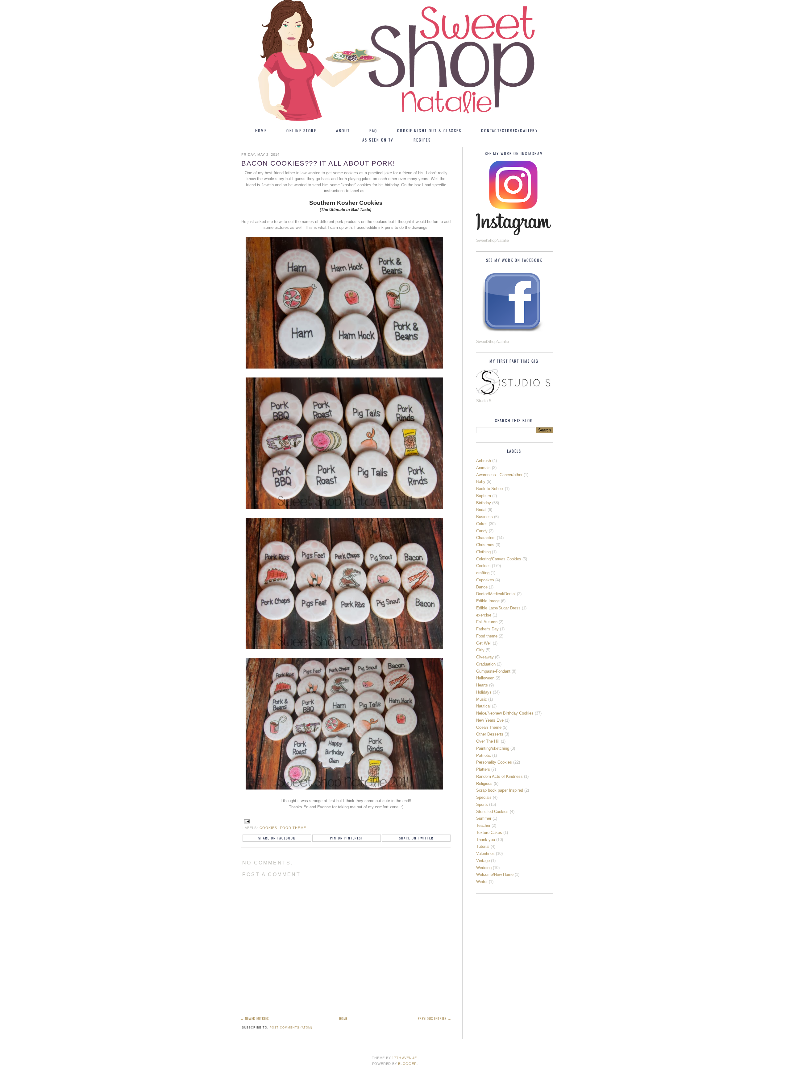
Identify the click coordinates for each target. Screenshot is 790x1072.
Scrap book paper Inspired (499, 790)
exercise (483, 615)
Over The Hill (488, 741)
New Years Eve (490, 720)
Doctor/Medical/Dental (496, 594)
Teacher (483, 825)
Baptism (483, 495)
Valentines (485, 853)
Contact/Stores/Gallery (509, 130)
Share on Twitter (416, 837)
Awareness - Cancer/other (499, 474)
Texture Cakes (489, 832)
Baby (480, 481)
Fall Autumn (486, 622)
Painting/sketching (492, 748)
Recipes (422, 140)
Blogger (407, 1064)
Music (481, 699)
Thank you (485, 839)
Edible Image (488, 601)
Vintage (483, 860)
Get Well (484, 643)
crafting (482, 573)
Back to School (490, 488)
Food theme (293, 828)
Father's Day (487, 629)
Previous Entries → (434, 1018)
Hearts (482, 685)
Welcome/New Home (495, 874)
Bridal (481, 509)
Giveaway (485, 657)
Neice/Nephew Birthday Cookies (505, 713)
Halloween (485, 678)
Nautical (483, 706)
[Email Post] (246, 821)
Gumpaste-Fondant (493, 671)
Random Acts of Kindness (499, 776)
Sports (482, 804)
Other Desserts (489, 734)
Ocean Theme (488, 727)
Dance (482, 587)
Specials (484, 797)
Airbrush (483, 460)
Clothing (483, 552)
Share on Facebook (276, 837)
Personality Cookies (494, 762)
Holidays (484, 692)
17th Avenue (404, 1058)
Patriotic (483, 755)
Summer (483, 818)
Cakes (482, 524)
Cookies (268, 828)
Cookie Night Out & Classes (429, 130)
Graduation (486, 664)
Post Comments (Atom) (291, 1027)
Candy (482, 531)
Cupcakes (485, 580)
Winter (482, 881)
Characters (486, 537)
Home (261, 130)
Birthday (483, 503)
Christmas (485, 544)
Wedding (484, 867)
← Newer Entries (254, 1018)
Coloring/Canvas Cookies (498, 559)
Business (484, 516)
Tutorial (482, 846)
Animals (483, 467)
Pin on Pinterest (346, 837)
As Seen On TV (378, 140)
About (343, 130)
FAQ (373, 130)
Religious (484, 783)
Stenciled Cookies (492, 811)
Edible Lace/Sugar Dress (498, 608)
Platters (483, 769)
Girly (480, 650)
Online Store (301, 130)
